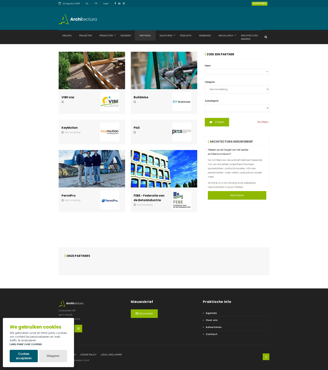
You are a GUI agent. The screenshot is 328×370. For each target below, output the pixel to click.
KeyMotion (70, 128)
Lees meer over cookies (26, 344)
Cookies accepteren (24, 356)
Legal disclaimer (111, 354)
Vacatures (165, 35)
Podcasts (185, 35)
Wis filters (262, 122)
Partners (145, 35)
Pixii (137, 128)
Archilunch (225, 35)
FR (96, 3)
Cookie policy (88, 354)
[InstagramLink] (125, 3)
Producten (106, 35)
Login (106, 3)
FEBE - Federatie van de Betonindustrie (149, 198)
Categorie (210, 82)
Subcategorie (211, 100)
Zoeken (219, 122)
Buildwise (141, 97)
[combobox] (237, 71)
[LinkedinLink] (120, 3)
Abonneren (237, 195)
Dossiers (126, 35)
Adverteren (259, 3)
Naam (208, 65)
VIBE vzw (68, 97)
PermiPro (69, 196)
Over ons (212, 320)
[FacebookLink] (116, 3)
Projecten (85, 35)
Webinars (205, 35)
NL (87, 3)
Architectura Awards (249, 37)
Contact (211, 334)
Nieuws (67, 35)
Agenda (211, 313)
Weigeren (53, 356)
